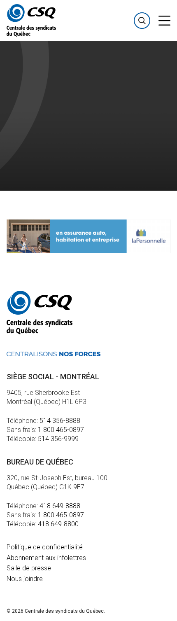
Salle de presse (29, 568)
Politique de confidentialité (45, 547)
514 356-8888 (60, 421)
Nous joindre (25, 579)
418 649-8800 (58, 524)
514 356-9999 (58, 439)
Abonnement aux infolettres (46, 558)
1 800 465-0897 (61, 430)
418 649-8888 (60, 506)
